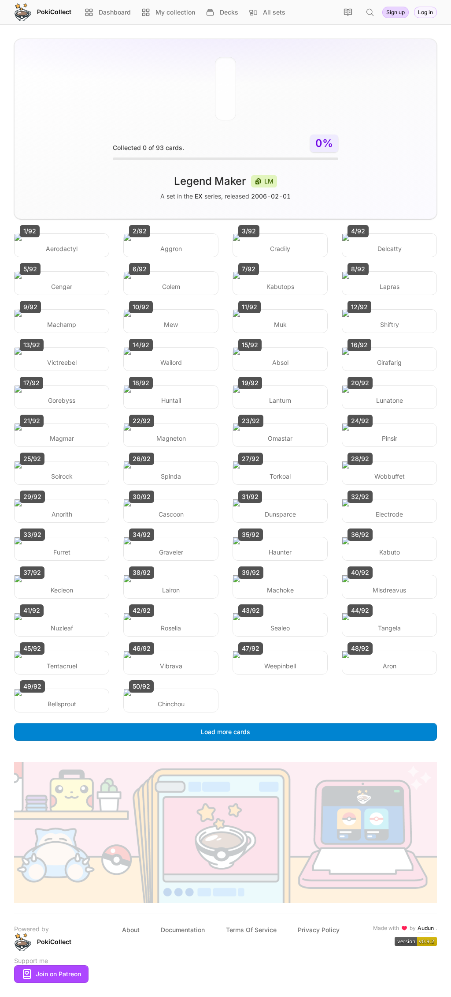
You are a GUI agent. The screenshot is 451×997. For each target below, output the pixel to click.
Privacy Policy (319, 929)
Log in (425, 12)
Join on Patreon (58, 974)
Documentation (183, 929)
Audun (426, 928)
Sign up (395, 12)
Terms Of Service (251, 929)
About (131, 929)
